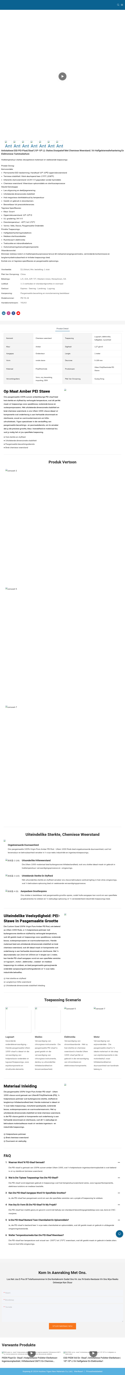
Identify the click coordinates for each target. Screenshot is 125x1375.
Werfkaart (78, 1371)
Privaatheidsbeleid (94, 1371)
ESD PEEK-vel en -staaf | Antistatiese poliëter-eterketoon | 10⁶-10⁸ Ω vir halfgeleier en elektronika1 (92, 1359)
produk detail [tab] (62, 328)
